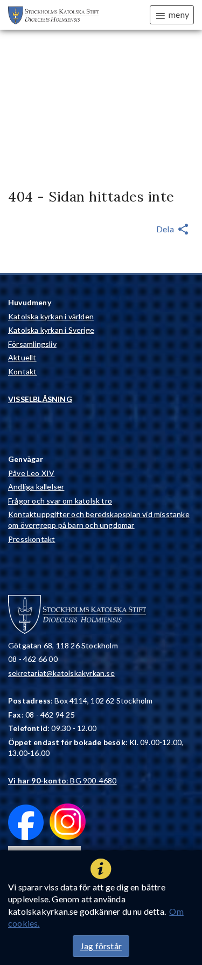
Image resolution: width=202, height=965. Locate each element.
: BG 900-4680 (62, 780)
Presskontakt (31, 539)
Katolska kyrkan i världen (51, 316)
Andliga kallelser (36, 486)
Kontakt (22, 371)
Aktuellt (22, 357)
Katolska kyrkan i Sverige (51, 329)
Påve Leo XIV (31, 473)
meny (179, 14)
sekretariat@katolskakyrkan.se (61, 673)
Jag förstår (101, 946)
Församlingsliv (32, 344)
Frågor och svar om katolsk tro (60, 500)
